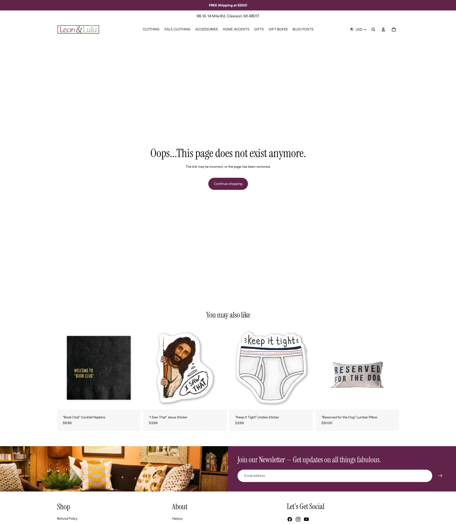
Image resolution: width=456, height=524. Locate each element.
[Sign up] (440, 476)
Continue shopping (228, 184)
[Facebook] (290, 519)
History (177, 518)
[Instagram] (298, 519)
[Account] (383, 29)
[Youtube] (306, 519)
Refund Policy (67, 518)
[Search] (373, 29)
